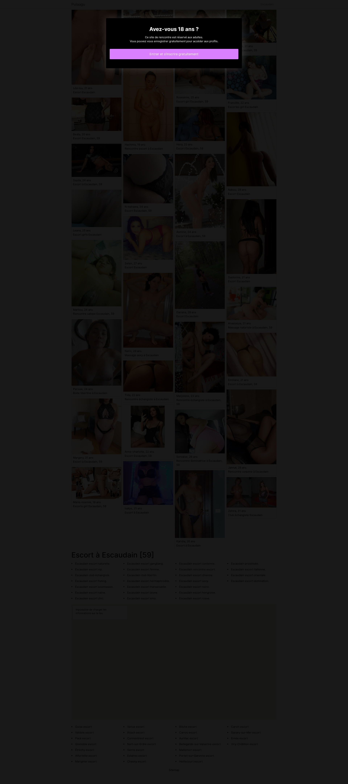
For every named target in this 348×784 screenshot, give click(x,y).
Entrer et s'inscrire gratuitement (174, 54)
